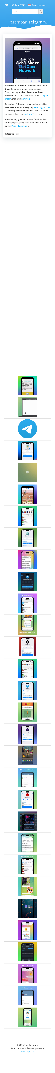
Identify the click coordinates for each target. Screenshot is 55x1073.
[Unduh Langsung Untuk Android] (27, 909)
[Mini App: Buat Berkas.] (27, 734)
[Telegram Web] (27, 473)
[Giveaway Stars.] (27, 930)
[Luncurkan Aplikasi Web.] (27, 625)
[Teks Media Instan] (27, 887)
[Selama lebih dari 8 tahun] (27, 429)
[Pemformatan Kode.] (27, 821)
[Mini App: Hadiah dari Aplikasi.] (27, 712)
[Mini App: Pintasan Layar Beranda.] (27, 495)
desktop (28, 114)
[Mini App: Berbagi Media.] (27, 756)
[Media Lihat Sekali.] (27, 974)
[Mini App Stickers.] (27, 691)
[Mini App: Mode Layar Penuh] (27, 647)
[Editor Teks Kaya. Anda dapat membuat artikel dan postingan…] (27, 843)
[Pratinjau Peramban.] (27, 1018)
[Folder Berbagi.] (27, 865)
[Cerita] (27, 604)
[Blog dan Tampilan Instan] (27, 407)
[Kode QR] (27, 996)
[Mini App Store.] (27, 516)
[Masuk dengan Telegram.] (27, 952)
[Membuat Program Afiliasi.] (27, 800)
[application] (27, 60)
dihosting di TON (42, 107)
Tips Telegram (17, 4)
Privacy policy (27, 1051)
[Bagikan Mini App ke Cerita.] (27, 669)
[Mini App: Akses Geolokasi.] (27, 538)
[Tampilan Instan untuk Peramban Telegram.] (27, 386)
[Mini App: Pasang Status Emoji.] (27, 451)
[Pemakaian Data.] (27, 778)
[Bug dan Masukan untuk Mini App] (27, 582)
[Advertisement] (27, 256)
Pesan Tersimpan (19, 126)
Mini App (25, 98)
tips (17, 134)
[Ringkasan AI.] (27, 560)
